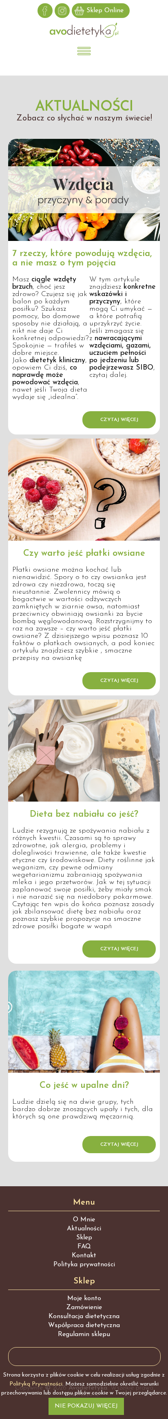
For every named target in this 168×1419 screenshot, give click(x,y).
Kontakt (84, 1255)
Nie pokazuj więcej (86, 1406)
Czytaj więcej (119, 419)
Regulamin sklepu (84, 1334)
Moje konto (84, 1298)
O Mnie (84, 1219)
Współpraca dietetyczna (84, 1325)
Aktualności (84, 1228)
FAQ (84, 1246)
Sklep (84, 1237)
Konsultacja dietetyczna (84, 1316)
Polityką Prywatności (35, 1384)
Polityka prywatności (84, 1264)
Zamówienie (84, 1307)
